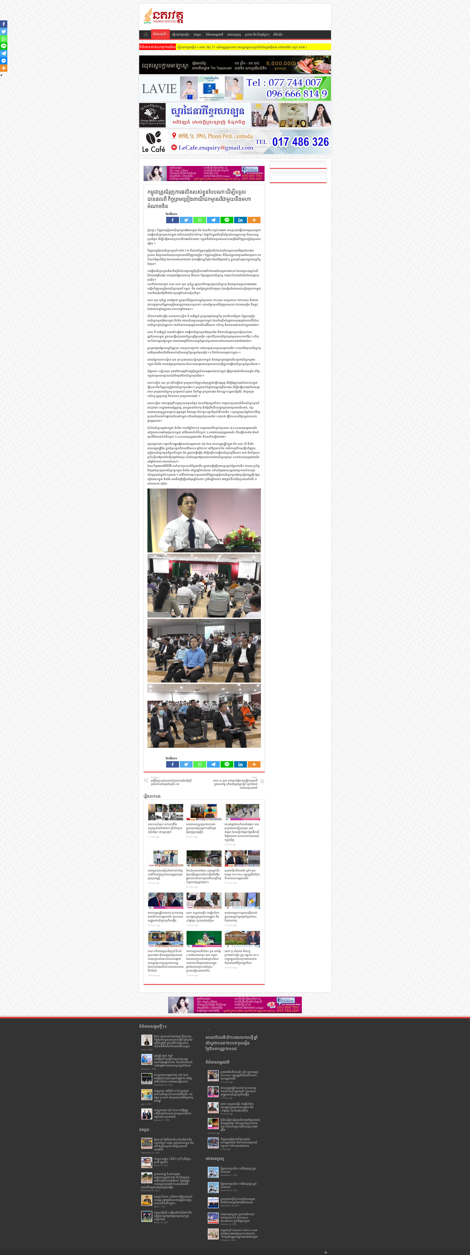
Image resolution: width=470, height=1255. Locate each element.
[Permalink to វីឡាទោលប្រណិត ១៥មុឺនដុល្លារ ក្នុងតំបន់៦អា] (213, 1187)
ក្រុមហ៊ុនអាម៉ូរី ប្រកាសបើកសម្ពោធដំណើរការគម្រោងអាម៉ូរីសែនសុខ (237, 1200)
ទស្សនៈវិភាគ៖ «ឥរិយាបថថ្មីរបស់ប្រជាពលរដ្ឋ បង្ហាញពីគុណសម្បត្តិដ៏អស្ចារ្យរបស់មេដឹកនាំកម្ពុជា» (173, 1200)
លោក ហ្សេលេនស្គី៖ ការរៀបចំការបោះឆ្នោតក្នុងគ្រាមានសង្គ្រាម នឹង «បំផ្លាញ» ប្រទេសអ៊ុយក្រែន (202, 916)
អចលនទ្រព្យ (234, 34)
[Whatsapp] (199, 220)
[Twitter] (186, 220)
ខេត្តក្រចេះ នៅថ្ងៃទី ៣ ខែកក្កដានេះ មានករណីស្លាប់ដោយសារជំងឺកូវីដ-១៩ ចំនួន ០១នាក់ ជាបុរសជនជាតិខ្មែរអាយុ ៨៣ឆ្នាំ (173, 1095)
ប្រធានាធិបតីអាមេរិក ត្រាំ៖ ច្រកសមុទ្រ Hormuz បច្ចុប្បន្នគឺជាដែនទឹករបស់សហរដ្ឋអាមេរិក (242, 874)
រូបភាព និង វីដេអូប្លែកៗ (257, 34)
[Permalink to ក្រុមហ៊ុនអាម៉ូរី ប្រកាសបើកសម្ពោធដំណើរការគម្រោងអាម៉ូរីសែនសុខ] (213, 1203)
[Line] (226, 220)
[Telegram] (213, 220)
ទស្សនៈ (198, 34)
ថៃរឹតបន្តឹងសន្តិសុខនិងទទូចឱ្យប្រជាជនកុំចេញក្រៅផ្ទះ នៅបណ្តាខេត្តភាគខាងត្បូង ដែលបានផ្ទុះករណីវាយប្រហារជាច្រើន (240, 1124)
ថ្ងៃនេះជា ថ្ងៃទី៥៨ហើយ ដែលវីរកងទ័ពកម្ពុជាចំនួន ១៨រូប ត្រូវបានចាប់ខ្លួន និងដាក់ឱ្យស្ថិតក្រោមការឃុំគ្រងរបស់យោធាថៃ (174, 1144)
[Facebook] (172, 220)
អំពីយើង (278, 34)
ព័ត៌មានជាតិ (159, 34)
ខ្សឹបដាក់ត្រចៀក (180, 34)
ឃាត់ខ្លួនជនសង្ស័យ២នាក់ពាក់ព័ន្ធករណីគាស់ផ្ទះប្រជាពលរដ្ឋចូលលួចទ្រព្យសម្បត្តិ (165, 874)
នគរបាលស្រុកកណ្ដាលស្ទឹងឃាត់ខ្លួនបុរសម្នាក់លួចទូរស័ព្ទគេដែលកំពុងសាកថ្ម (241, 916)
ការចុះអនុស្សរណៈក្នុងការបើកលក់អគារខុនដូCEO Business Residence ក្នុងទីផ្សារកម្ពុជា (237, 1218)
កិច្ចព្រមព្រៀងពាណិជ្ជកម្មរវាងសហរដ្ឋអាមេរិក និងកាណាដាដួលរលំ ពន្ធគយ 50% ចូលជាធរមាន (238, 1142)
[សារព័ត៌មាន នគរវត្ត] (164, 21)
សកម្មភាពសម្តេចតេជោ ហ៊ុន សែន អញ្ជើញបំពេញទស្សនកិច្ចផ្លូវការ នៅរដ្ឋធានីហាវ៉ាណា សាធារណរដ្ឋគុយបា (173, 1078)
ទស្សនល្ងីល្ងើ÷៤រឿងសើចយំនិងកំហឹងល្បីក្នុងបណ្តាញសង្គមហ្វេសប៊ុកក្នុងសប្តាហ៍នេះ (173, 1216)
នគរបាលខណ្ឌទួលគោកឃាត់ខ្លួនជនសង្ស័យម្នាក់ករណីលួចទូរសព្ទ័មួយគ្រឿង (201, 828)
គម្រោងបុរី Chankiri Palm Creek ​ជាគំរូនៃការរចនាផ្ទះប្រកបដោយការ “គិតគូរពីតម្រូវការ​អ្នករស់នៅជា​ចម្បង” (239, 1233)
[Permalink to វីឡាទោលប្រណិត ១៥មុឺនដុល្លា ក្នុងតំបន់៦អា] (213, 1172)
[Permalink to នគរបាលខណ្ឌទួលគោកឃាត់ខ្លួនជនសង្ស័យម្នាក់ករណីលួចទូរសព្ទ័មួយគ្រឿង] (204, 812)
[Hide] (1, 75)
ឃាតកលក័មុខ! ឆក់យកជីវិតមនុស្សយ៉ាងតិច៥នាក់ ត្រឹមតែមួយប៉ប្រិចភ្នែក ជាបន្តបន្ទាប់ (165, 828)
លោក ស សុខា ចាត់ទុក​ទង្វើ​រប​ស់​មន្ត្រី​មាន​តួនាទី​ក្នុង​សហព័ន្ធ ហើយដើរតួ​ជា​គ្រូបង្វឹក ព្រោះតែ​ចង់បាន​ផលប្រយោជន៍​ (235, 782)
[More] (254, 220)
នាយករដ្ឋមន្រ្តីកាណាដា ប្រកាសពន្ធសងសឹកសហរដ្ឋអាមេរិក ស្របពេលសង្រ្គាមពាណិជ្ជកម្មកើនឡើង (165, 916)
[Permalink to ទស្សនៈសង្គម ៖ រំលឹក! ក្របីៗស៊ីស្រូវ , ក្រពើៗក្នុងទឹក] (147, 1163)
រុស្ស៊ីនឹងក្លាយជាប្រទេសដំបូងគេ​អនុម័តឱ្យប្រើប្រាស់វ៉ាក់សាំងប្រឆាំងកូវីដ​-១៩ (171, 781)
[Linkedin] (240, 220)
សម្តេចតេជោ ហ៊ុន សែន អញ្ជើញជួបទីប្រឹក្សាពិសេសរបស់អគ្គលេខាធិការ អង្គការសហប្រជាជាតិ (172, 1113)
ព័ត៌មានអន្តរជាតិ (214, 34)
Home (146, 35)
